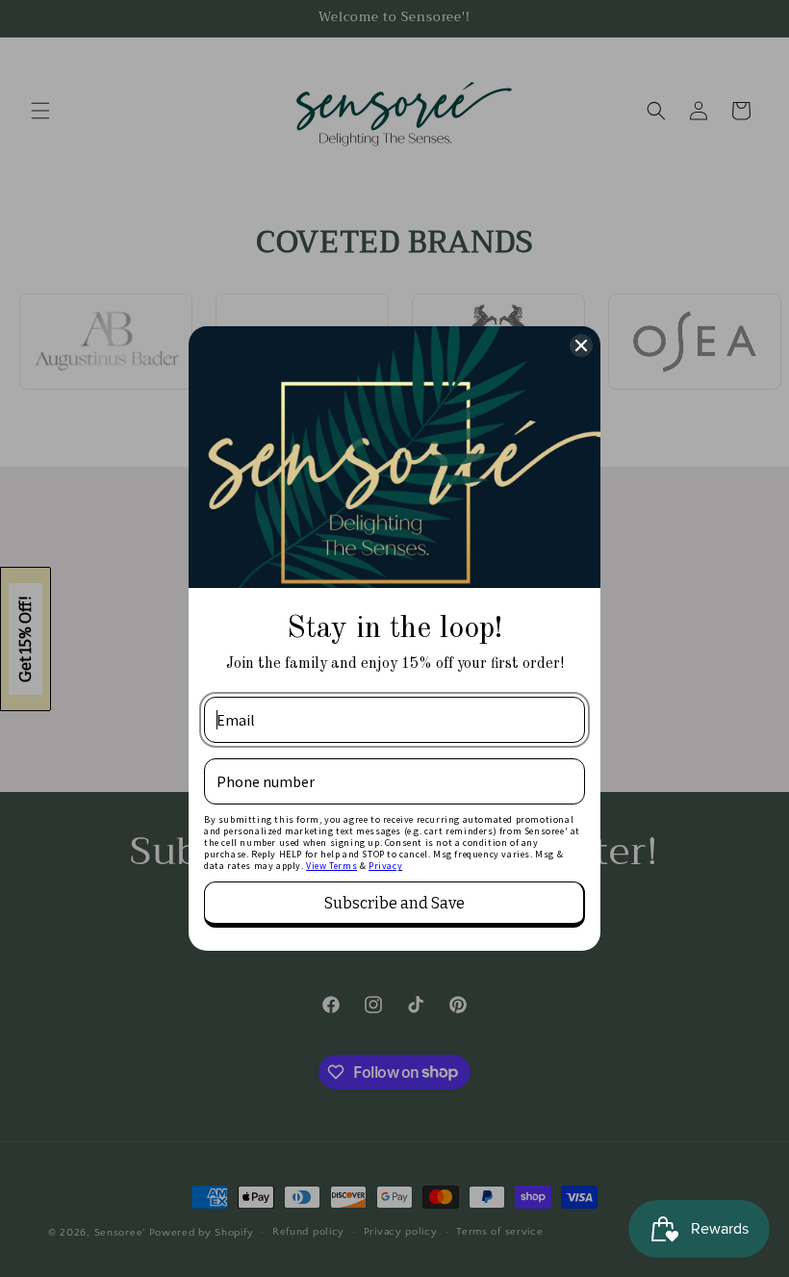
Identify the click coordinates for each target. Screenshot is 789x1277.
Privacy (385, 865)
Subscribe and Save (394, 903)
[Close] (581, 345)
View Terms (331, 865)
